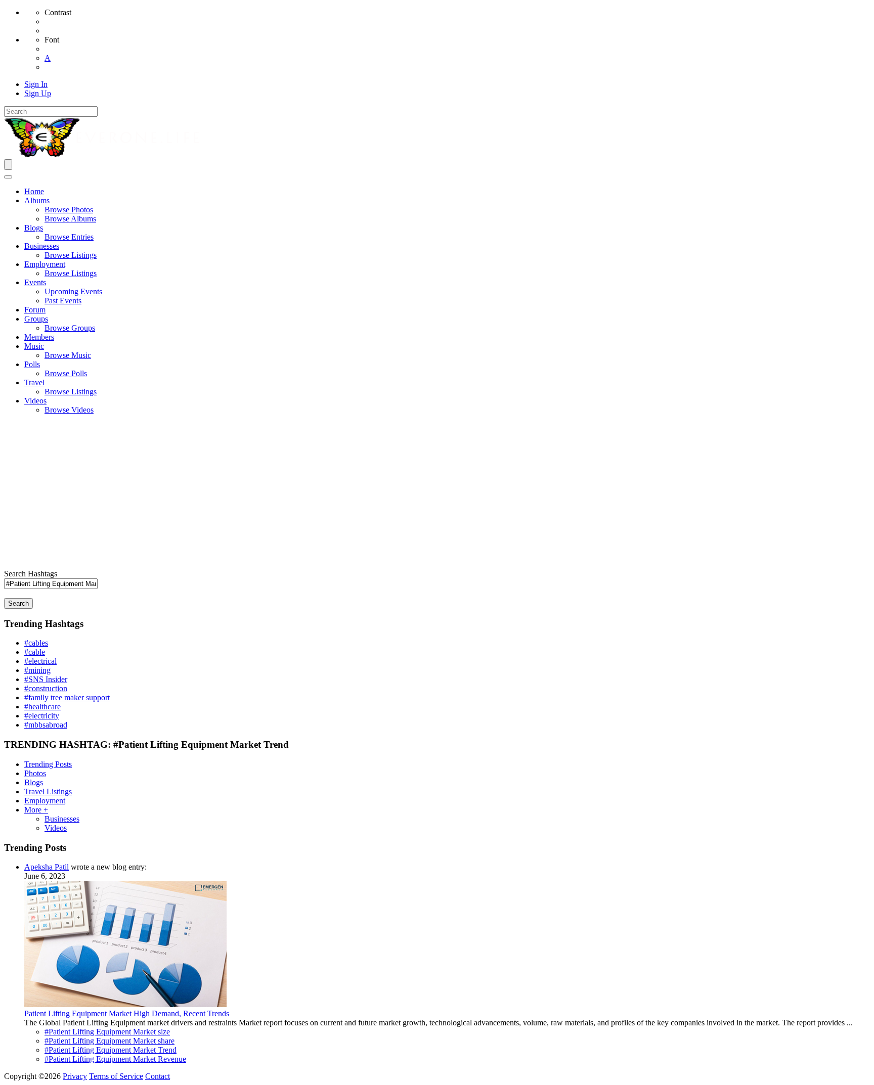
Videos (56, 828)
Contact (157, 1076)
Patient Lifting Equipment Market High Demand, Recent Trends (126, 1013)
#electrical (40, 661)
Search (18, 603)
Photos (35, 773)
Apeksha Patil (46, 867)
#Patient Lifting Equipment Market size (107, 1031)
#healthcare (42, 706)
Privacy (75, 1076)
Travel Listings (48, 791)
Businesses (62, 819)
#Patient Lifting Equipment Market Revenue (115, 1059)
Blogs (33, 782)
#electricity (41, 715)
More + (36, 809)
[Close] (8, 176)
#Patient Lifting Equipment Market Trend (111, 1050)
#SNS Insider (45, 679)
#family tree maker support (67, 697)
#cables (36, 643)
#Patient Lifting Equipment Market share (109, 1040)
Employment (44, 800)
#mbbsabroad (45, 724)
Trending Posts (48, 764)
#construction (45, 688)
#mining (37, 670)
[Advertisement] (437, 493)
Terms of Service (116, 1076)
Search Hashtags (30, 573)
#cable (34, 652)
